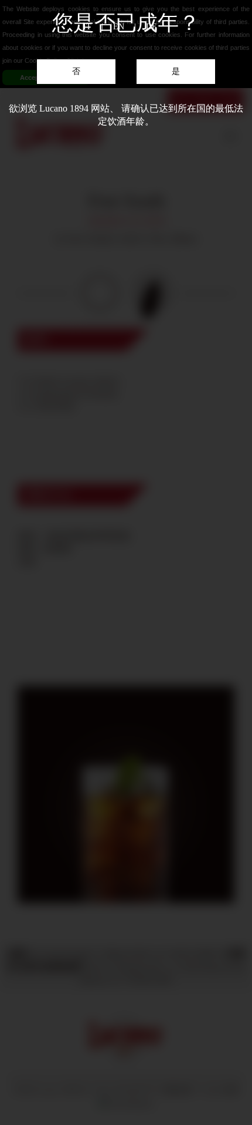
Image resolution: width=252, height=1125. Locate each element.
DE (151, 26)
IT (87, 26)
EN (118, 26)
